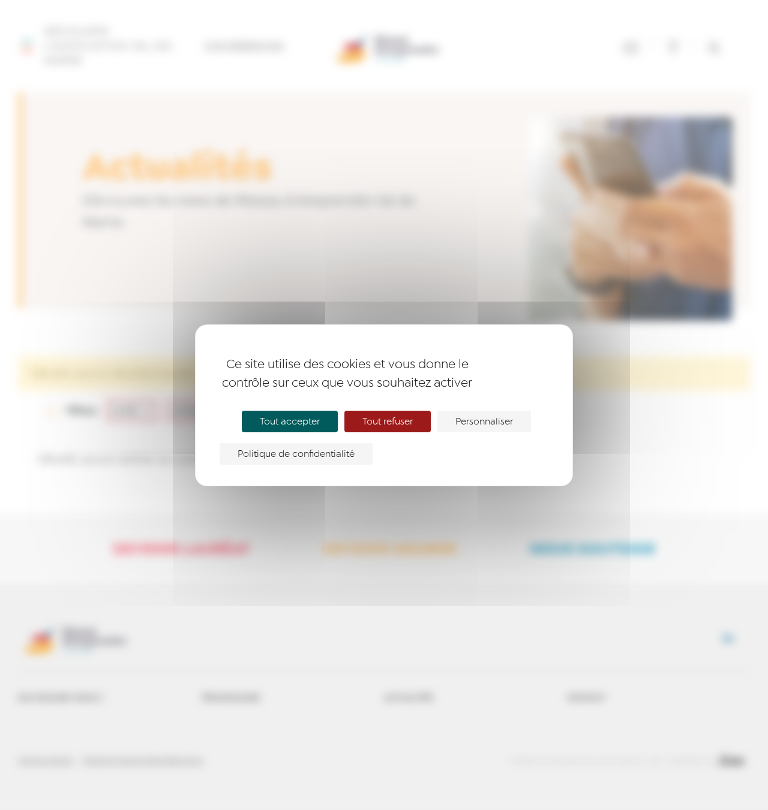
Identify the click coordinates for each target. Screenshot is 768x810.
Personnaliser (484, 421)
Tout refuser (387, 421)
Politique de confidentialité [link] (296, 453)
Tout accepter (290, 421)
